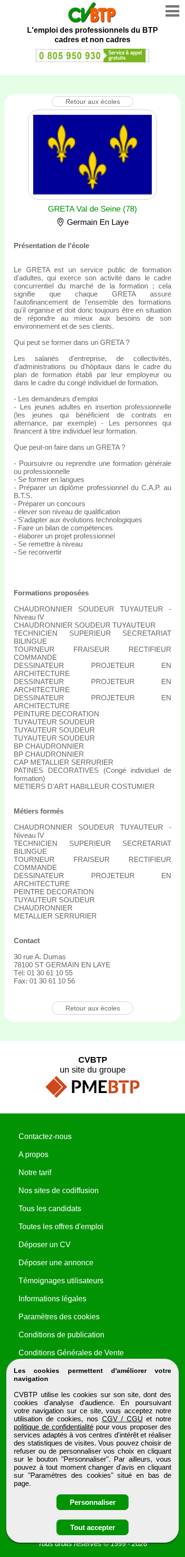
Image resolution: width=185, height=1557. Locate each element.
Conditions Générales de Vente (71, 1353)
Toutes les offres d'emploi (60, 1227)
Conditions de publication (61, 1335)
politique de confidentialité (53, 1427)
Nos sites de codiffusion (58, 1190)
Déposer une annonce (55, 1263)
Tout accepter (92, 1527)
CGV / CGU (122, 1419)
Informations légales (52, 1299)
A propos (33, 1154)
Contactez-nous (45, 1136)
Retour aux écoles (92, 101)
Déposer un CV (44, 1245)
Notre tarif (34, 1172)
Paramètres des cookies (59, 1317)
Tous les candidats (49, 1209)
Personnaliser (93, 1502)
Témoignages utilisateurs (60, 1281)
